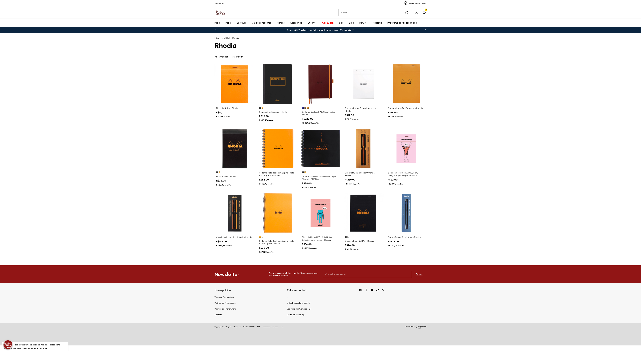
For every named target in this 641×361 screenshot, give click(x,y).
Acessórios (296, 22)
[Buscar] (406, 12)
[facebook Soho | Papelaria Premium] (366, 290)
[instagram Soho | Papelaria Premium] (360, 290)
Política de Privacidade (225, 303)
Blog (351, 22)
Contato (218, 314)
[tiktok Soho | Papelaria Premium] (377, 290)
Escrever (241, 22)
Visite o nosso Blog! (296, 314)
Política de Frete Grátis (225, 309)
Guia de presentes (261, 22)
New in (362, 22)
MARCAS (226, 38)
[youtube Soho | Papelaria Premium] (372, 290)
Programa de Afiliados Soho (402, 22)
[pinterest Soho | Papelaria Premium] (383, 290)
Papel (228, 22)
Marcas (281, 22)
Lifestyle (312, 22)
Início (217, 22)
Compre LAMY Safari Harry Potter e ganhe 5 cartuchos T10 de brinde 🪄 (320, 30)
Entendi (43, 348)
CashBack (328, 22)
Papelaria (377, 22)
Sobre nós (219, 3)
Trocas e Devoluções (224, 297)
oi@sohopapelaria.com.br (298, 303)
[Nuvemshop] (416, 327)
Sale (341, 22)
